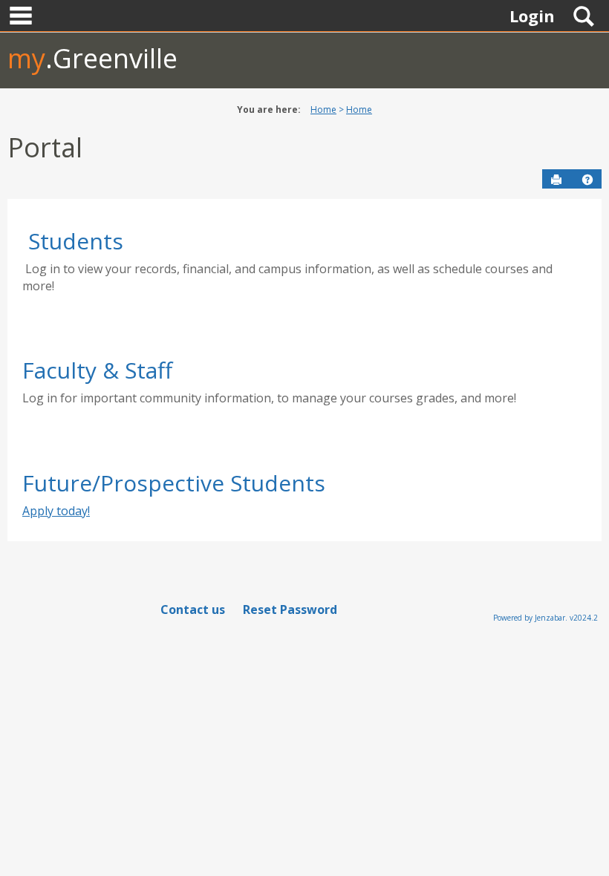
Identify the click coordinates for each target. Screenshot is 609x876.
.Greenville (92, 58)
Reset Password (290, 609)
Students (75, 241)
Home (323, 109)
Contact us (192, 609)
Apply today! (56, 511)
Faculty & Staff (97, 370)
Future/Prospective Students (173, 483)
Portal (44, 147)
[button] (587, 179)
